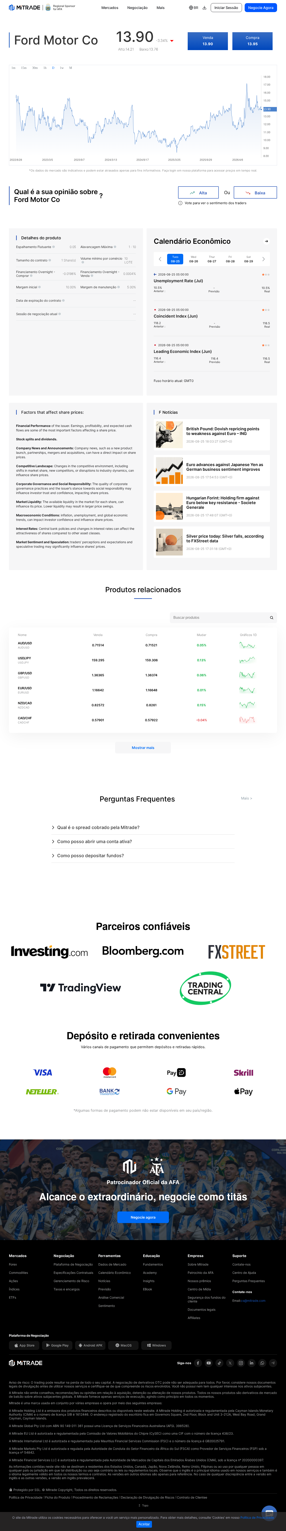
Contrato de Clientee (192, 1497)
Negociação (137, 7)
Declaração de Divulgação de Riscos (147, 1497)
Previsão (104, 1289)
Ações (13, 1281)
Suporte (239, 1255)
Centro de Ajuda (244, 1272)
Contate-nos (241, 1264)
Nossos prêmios (199, 1281)
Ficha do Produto (57, 1497)
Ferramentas (109, 1255)
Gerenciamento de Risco (71, 1281)
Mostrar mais (143, 747)
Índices (14, 1289)
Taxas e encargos (67, 1289)
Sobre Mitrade (198, 1264)
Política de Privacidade (25, 1497)
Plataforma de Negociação (73, 1264)
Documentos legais (201, 1309)
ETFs (12, 1297)
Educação (151, 1255)
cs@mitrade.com (253, 1300)
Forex (13, 1264)
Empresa (195, 1255)
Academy (150, 1272)
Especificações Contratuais (73, 1272)
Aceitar (144, 1524)
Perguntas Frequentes (248, 1281)
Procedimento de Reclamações (95, 1497)
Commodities (18, 1272)
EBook (147, 1289)
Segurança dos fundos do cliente (206, 1299)
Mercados (109, 7)
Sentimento (106, 1306)
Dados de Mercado (112, 1264)
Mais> (246, 798)
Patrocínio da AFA (200, 1272)
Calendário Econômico (114, 1272)
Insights (148, 1281)
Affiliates (194, 1318)
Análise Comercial (111, 1297)
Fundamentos (153, 1264)
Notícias (104, 1281)
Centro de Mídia (199, 1289)
